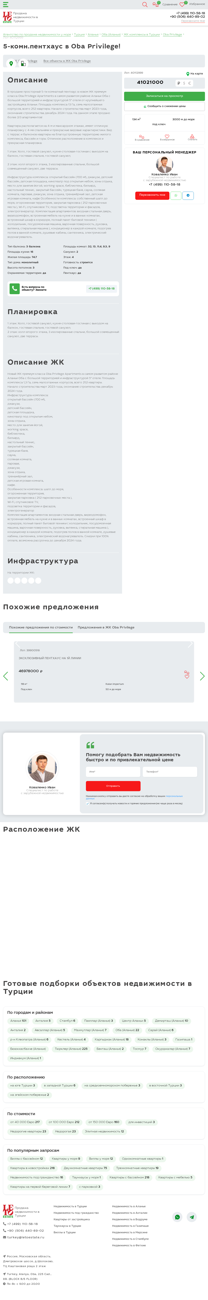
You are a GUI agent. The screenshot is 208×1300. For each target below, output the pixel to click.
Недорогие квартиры (28, 1131)
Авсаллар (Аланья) (50, 1030)
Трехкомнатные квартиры (137, 1168)
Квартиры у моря (66, 1159)
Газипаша (184, 1039)
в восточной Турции (165, 1085)
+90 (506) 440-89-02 (187, 17)
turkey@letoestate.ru (25, 1237)
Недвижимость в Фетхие (129, 1245)
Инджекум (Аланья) (25, 1058)
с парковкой (89, 1187)
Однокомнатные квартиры (142, 1159)
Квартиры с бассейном (129, 1177)
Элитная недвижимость (104, 1131)
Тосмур (139, 1049)
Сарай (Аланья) (160, 1030)
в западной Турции (59, 1085)
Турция (79, 34)
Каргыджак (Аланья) (112, 1039)
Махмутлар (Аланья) (90, 1030)
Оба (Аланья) (111, 34)
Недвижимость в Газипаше (130, 1226)
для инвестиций (141, 1122)
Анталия (43, 1021)
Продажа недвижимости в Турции (25, 17)
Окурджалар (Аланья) (172, 1049)
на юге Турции (22, 1085)
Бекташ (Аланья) (110, 1049)
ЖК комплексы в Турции (142, 34)
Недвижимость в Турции (70, 1206)
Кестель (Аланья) (71, 1039)
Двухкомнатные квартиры (85, 1168)
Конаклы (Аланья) (152, 1039)
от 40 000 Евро (25, 1122)
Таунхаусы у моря (86, 1177)
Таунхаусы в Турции (67, 1226)
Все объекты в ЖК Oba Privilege (67, 61)
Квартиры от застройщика (72, 1219)
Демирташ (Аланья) (171, 1021)
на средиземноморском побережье (112, 1085)
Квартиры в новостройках (32, 1168)
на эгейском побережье (29, 1095)
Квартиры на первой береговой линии (40, 1187)
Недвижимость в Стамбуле (130, 1239)
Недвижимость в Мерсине (129, 1232)
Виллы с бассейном (26, 1159)
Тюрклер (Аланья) (71, 1049)
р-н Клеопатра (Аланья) (29, 1039)
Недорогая (65, 1131)
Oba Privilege (172, 34)
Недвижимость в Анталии (129, 1213)
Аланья (93, 34)
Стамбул (67, 1021)
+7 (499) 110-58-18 (190, 13)
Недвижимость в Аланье (129, 1206)
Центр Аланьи (134, 1021)
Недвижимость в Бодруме (129, 1219)
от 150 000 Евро (104, 1122)
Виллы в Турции (65, 1232)
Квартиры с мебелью (175, 1177)
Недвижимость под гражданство (36, 1177)
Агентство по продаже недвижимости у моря (37, 34)
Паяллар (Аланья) (98, 1021)
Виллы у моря (101, 1159)
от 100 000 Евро (64, 1122)
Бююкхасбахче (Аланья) (28, 1049)
